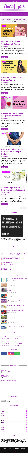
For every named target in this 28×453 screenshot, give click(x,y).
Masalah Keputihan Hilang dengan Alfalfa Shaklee (12, 114)
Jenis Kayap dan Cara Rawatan (14, 283)
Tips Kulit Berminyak (5, 341)
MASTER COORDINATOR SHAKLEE (8, 257)
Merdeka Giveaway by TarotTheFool (15, 310)
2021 (14, 415)
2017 (14, 425)
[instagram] (14, 1)
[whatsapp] (11, 1)
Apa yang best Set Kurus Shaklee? (8, 266)
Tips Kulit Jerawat (5, 343)
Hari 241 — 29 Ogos (5, 371)
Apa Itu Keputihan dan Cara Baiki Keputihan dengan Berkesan (13, 151)
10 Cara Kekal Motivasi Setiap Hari (15, 294)
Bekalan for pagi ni (5, 376)
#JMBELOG (3, 370)
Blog (19, 451)
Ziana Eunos (5, 46)
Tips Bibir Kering (5, 338)
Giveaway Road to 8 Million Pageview (15, 315)
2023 (14, 411)
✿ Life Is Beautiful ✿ (5, 375)
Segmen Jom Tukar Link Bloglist (14, 300)
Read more (4, 57)
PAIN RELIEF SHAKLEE (6, 269)
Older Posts (23, 208)
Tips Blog (3, 340)
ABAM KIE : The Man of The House (8, 380)
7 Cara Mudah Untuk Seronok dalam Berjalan (15, 289)
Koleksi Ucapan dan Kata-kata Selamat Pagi (17, 278)
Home (4, 448)
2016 (14, 427)
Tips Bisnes (17, 338)
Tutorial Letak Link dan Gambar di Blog (15, 326)
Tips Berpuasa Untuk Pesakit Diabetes (16, 321)
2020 (14, 418)
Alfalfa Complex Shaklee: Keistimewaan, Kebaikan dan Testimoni (13, 189)
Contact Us (16, 448)
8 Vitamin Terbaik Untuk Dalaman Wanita (11, 78)
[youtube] (16, 1)
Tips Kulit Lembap (5, 345)
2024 (14, 409)
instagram (22, 448)
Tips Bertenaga (17, 336)
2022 (14, 413)
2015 (14, 429)
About (9, 448)
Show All (14, 21)
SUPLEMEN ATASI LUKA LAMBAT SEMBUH (10, 254)
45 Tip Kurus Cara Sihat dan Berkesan (15, 305)
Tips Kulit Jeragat (18, 341)
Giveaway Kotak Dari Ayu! (6, 262)
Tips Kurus (16, 345)
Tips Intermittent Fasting (20, 340)
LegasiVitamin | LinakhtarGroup (8, 264)
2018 (14, 422)
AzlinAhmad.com (4, 268)
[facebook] (8, 1)
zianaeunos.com (6, 444)
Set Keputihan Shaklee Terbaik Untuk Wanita (10, 42)
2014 (14, 431)
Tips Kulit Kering (18, 343)
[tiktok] (24, 353)
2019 (14, 420)
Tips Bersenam (4, 336)
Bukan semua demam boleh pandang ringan (10, 258)
